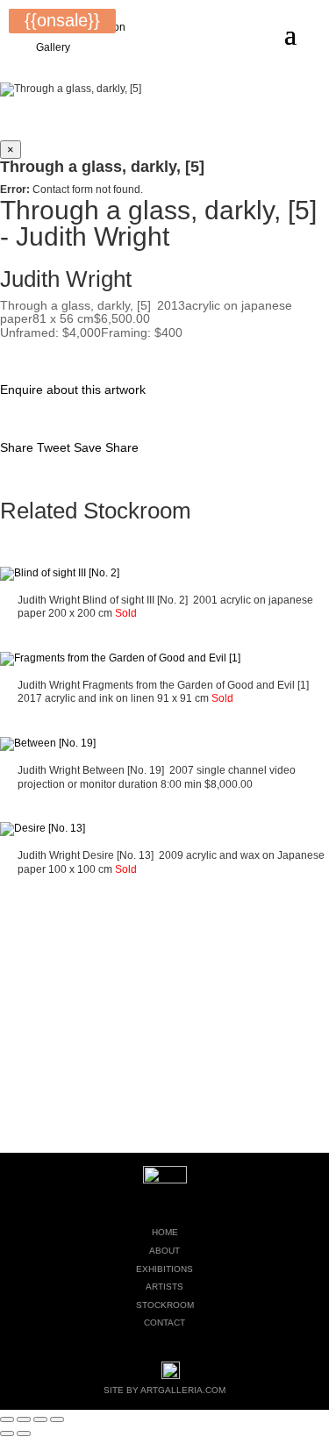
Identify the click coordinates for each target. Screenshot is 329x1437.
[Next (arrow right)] (24, 1433)
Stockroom (165, 1305)
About (164, 1250)
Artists (164, 1286)
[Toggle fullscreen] (24, 1419)
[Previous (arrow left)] (7, 1433)
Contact (164, 1322)
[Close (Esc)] (57, 1419)
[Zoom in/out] (7, 1419)
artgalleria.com (182, 1390)
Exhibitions (164, 1269)
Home (165, 1232)
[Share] (40, 1419)
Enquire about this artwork (73, 389)
